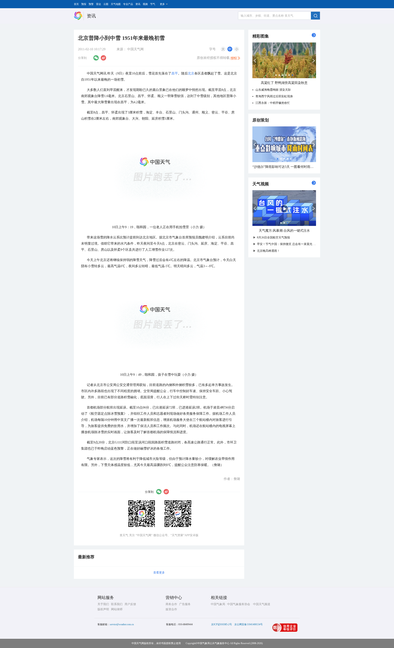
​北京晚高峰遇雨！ (268, 250)
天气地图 (116, 4)
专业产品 (128, 4)
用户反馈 (130, 604)
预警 (91, 4)
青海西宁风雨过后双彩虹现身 (274, 96)
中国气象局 (218, 604)
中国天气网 (135, 49)
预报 (83, 4)
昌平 (174, 73)
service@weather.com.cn (122, 624)
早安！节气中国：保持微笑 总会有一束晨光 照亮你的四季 (293, 244)
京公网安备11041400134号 (248, 624)
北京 (191, 73)
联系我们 (117, 604)
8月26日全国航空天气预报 (273, 237)
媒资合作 (171, 609)
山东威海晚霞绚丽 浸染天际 (273, 89)
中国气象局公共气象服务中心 (213, 643)
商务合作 (171, 604)
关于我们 (103, 604)
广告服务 (185, 604)
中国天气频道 (261, 604)
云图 (105, 4)
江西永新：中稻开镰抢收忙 (272, 102)
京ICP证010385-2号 (221, 624)
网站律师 (117, 609)
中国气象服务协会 (238, 604)
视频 (145, 4)
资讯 (137, 4)
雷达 (98, 4)
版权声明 (103, 609)
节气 (152, 4)
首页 (76, 4)
